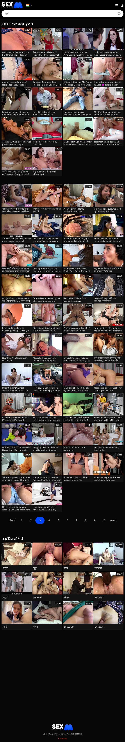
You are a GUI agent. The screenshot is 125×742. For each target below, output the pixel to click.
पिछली (12, 520)
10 (103, 520)
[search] (118, 13)
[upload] (122, 5)
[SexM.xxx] (12, 5)
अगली (113, 520)
